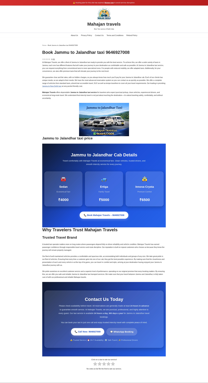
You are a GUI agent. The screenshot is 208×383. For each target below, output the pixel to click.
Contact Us (99, 35)
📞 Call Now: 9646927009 (88, 331)
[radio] (95, 364)
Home (44, 45)
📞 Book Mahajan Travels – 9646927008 (104, 215)
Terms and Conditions (115, 35)
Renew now (109, 3)
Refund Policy (131, 35)
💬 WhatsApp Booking (121, 331)
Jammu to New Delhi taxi (51, 86)
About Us (74, 35)
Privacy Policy (86, 35)
